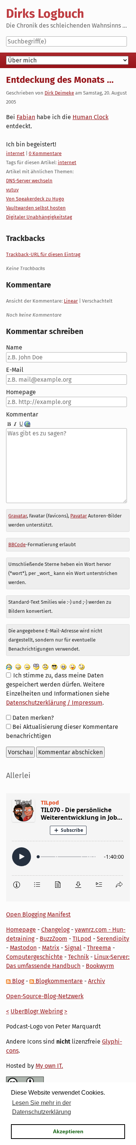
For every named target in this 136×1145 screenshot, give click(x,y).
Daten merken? (33, 717)
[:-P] (73, 666)
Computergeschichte (34, 956)
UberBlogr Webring (37, 1011)
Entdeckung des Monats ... (60, 80)
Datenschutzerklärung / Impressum (54, 702)
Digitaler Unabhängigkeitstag (39, 217)
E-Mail (14, 369)
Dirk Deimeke (59, 93)
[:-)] (18, 666)
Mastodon (23, 947)
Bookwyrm (100, 965)
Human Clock (90, 117)
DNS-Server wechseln (29, 180)
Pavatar (78, 516)
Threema (99, 947)
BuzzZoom (53, 938)
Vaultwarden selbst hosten (36, 208)
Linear (71, 301)
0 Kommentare (45, 153)
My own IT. (49, 1065)
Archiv (96, 981)
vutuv (12, 190)
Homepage (21, 392)
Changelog (55, 929)
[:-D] (63, 666)
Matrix (50, 947)
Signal (73, 947)
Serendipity (113, 938)
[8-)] (54, 666)
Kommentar (22, 414)
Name (14, 347)
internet (15, 153)
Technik (78, 956)
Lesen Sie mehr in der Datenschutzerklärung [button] (41, 1107)
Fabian (26, 117)
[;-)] (82, 666)
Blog (17, 981)
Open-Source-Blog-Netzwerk (44, 996)
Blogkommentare (58, 981)
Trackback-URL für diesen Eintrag (43, 254)
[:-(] (45, 666)
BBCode (17, 544)
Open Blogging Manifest (38, 914)
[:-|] (27, 666)
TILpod (82, 938)
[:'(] (9, 666)
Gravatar (17, 516)
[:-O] (36, 666)
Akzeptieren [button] (68, 1131)
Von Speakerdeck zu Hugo (35, 199)
